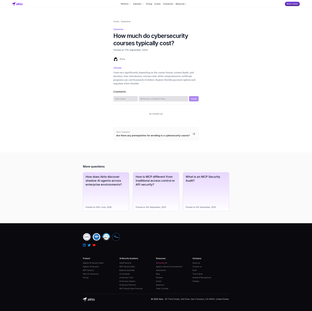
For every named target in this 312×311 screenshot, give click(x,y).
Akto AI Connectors (91, 274)
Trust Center (198, 274)
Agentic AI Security (90, 267)
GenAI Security (125, 263)
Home (116, 21)
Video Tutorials (162, 288)
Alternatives (161, 270)
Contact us (197, 267)
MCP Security (88, 270)
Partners (159, 277)
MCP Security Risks (127, 267)
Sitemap (196, 281)
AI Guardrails (124, 274)
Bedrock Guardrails (127, 270)
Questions (125, 21)
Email (195, 270)
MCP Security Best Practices (131, 288)
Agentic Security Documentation (169, 267)
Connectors (168, 4)
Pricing (149, 4)
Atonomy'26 (161, 263)
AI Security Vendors (127, 281)
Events (158, 4)
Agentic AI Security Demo (93, 263)
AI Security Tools (126, 277)
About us (196, 263)
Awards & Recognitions (202, 277)
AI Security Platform (127, 285)
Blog (158, 274)
